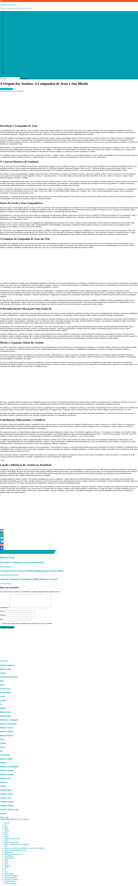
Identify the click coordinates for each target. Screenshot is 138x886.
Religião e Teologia (7, 774)
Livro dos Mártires (10, 66)
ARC (6, 18)
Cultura (3, 673)
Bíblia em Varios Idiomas (12, 43)
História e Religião (6, 731)
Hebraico (7, 55)
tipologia (3, 813)
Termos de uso (9, 47)
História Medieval (6, 735)
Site (1, 619)
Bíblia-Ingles (8, 41)
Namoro (3, 743)
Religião (3, 763)
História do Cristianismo (9, 720)
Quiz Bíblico (8, 45)
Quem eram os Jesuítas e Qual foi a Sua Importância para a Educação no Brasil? (27, 553)
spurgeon (3, 782)
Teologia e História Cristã (9, 809)
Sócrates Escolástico (11, 68)
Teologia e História (7, 805)
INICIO (7, 12)
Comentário (4, 607)
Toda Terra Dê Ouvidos (8, 5)
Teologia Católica (6, 794)
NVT (6, 16)
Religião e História (6, 89)
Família (2, 700)
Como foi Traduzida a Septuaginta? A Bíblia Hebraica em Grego (28, 579)
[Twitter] (69, 538)
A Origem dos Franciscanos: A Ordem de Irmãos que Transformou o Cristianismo (27, 551)
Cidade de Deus (9, 70)
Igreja (2, 739)
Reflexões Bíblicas (6, 759)
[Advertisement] (64, 107)
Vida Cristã (4, 817)
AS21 (6, 57)
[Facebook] (69, 531)
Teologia (3, 786)
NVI (5, 24)
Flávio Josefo (8, 63)
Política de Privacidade (12, 27)
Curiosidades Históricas (8, 677)
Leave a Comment (17, 91)
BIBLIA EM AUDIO (11, 31)
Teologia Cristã (5, 798)
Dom (2, 681)
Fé (1, 704)
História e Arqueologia (8, 724)
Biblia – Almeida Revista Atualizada (16, 33)
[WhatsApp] (69, 534)
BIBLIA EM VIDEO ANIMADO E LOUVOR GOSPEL (24, 37)
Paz (1, 751)
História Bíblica (5, 716)
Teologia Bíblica (6, 790)
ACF (6, 61)
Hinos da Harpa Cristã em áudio (15, 39)
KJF (5, 35)
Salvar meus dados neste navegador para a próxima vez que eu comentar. (27, 623)
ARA (6, 29)
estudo (2, 696)
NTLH (6, 20)
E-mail (3, 615)
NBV (6, 53)
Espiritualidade (5, 692)
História (3, 708)
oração (2, 747)
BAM (6, 49)
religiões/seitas (5, 778)
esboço (2, 685)
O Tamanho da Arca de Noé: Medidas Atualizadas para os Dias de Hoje (31, 571)
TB (5, 14)
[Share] (69, 548)
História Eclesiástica (11, 65)
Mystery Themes (23, 819)
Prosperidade (5, 755)
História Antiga (5, 712)
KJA (6, 22)
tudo (9, 91)
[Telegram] (69, 541)
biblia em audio (5, 669)
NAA (6, 51)
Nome (2, 611)
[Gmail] (69, 545)
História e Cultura (6, 727)
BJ (5, 59)
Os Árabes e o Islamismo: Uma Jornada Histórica (22, 562)
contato (6, 26)
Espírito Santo (5, 688)
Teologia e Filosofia (7, 802)
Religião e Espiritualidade (9, 766)
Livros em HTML (10, 72)
